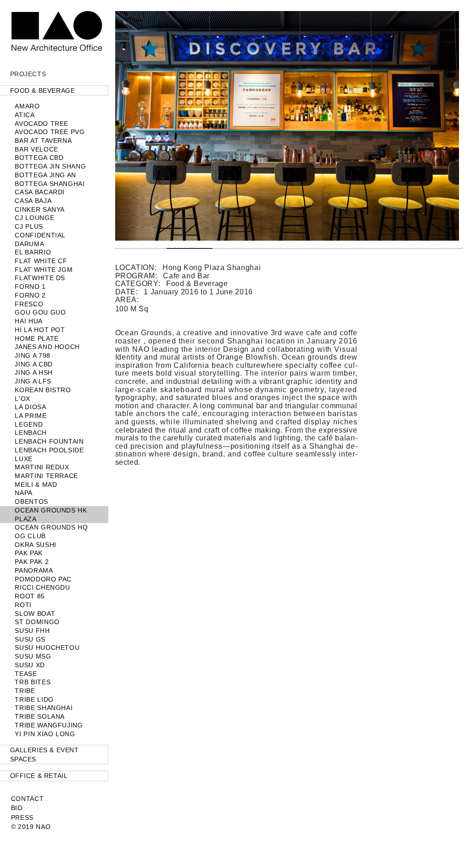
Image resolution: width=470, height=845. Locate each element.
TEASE (26, 673)
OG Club (30, 536)
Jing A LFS (33, 381)
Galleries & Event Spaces (44, 754)
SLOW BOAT (35, 613)
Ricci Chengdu (42, 587)
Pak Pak (28, 553)
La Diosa (30, 407)
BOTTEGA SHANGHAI (49, 183)
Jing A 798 (32, 355)
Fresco (29, 304)
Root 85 (30, 596)
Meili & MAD (36, 484)
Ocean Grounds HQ (51, 527)
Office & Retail (39, 775)
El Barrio (33, 252)
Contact (27, 798)
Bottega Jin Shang (50, 166)
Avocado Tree (41, 123)
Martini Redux (42, 467)
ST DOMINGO (37, 621)
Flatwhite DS (40, 278)
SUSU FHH (32, 630)
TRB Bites (32, 682)
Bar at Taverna (43, 140)
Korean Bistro (43, 390)
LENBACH (30, 432)
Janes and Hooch (47, 346)
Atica (24, 114)
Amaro (27, 106)
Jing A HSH (33, 372)
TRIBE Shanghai (44, 707)
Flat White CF (41, 261)
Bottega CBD (39, 157)
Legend (29, 424)
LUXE (24, 458)
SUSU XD (30, 665)
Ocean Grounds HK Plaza (51, 515)
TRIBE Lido (34, 699)
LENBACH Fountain (49, 441)
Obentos (31, 501)
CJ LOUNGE (34, 217)
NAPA (24, 492)
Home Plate (36, 338)
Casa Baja (33, 200)
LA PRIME (30, 415)
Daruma (29, 244)
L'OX (22, 398)
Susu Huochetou (47, 647)
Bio (17, 807)
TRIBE (25, 690)
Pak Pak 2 (32, 561)
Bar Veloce (36, 149)
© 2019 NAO (30, 826)
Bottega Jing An (45, 175)
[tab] (54, 90)
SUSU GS (30, 639)
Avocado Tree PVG (49, 131)
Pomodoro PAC (43, 579)
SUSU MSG (33, 656)
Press (22, 817)
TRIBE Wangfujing (49, 725)
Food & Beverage (42, 90)
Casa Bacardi (40, 192)
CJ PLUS (29, 226)
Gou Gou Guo (40, 312)
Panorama (34, 570)
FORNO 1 (30, 286)
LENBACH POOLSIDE (49, 450)
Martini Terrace (46, 475)
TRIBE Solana (40, 716)
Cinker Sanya (40, 209)
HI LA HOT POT (40, 329)
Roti (23, 604)
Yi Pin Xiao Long (45, 734)
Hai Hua (28, 321)
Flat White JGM (44, 269)
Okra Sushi (35, 544)
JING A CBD (33, 364)
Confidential (40, 235)
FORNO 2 (30, 295)
